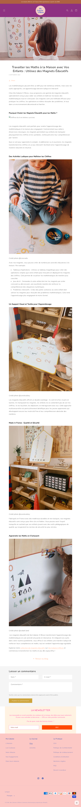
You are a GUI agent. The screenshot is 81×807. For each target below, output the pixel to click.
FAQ (54, 766)
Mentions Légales (59, 761)
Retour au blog (41, 659)
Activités (32, 748)
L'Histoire (9, 743)
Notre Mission (10, 752)
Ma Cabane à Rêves (56, 648)
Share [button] (13, 80)
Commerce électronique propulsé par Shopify (34, 802)
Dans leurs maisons (12, 761)
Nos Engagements (12, 757)
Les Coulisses (10, 748)
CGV (55, 743)
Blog (31, 743)
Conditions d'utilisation (61, 757)
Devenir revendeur (59, 770)
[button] (4, 10)
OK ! (57, 727)
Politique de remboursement (63, 752)
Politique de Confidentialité (62, 748)
